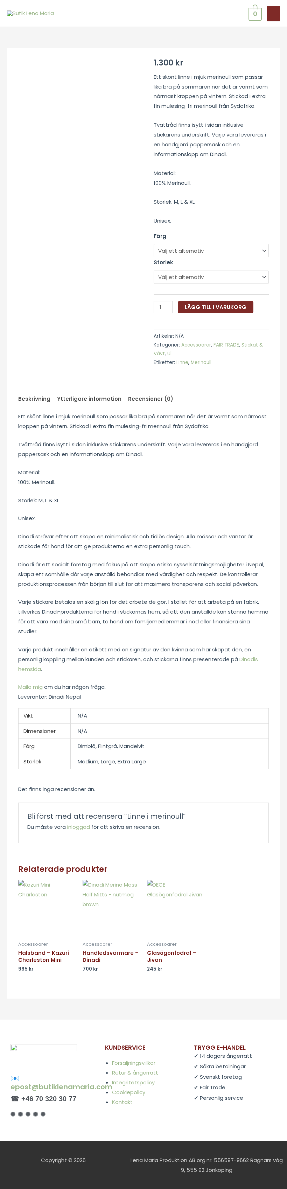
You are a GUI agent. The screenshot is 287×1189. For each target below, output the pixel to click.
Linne (182, 362)
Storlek (163, 262)
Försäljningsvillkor (133, 1062)
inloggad (78, 827)
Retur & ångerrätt (135, 1072)
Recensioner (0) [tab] (150, 399)
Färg (160, 236)
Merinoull (201, 362)
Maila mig (30, 687)
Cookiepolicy (128, 1092)
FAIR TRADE (226, 345)
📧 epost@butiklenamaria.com (61, 1082)
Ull (170, 353)
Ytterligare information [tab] (89, 399)
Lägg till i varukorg (215, 307)
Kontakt (122, 1102)
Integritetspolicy (133, 1082)
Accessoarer (196, 345)
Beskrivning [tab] (34, 399)
